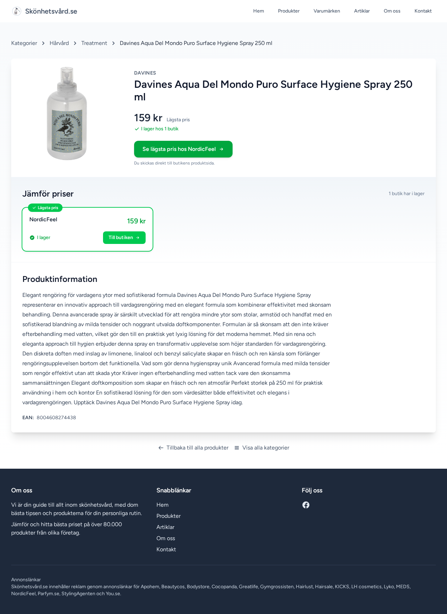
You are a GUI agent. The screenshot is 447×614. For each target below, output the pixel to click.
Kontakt (423, 11)
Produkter (289, 11)
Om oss (392, 11)
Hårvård (59, 43)
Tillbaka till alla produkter (197, 447)
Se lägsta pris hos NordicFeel (179, 149)
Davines (145, 73)
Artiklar (362, 11)
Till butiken (121, 237)
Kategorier (24, 43)
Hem (258, 11)
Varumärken (327, 11)
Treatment (94, 43)
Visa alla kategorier (265, 447)
